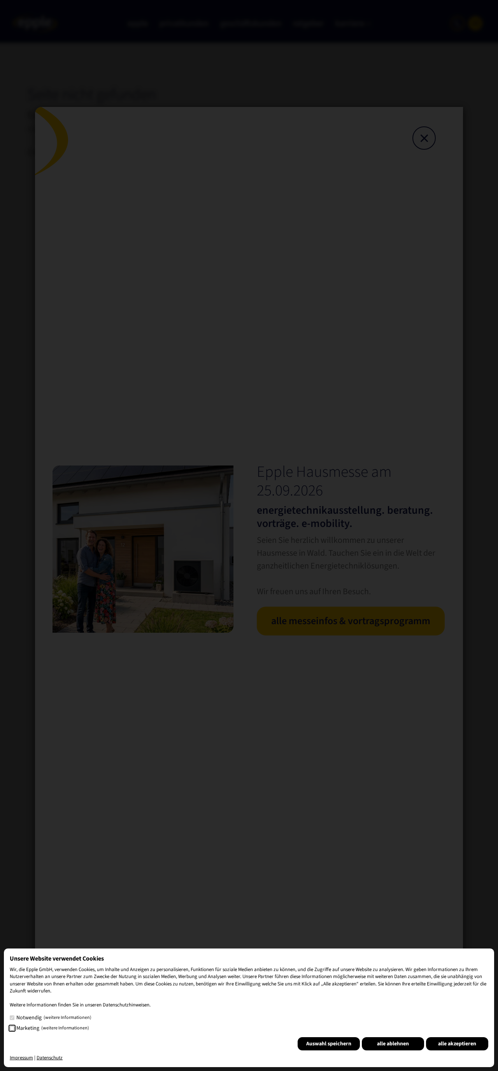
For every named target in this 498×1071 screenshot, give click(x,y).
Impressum (21, 1057)
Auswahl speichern (328, 1044)
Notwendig (53, 1018)
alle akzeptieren (457, 1044)
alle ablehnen (393, 1044)
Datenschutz (50, 1057)
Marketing (52, 1028)
